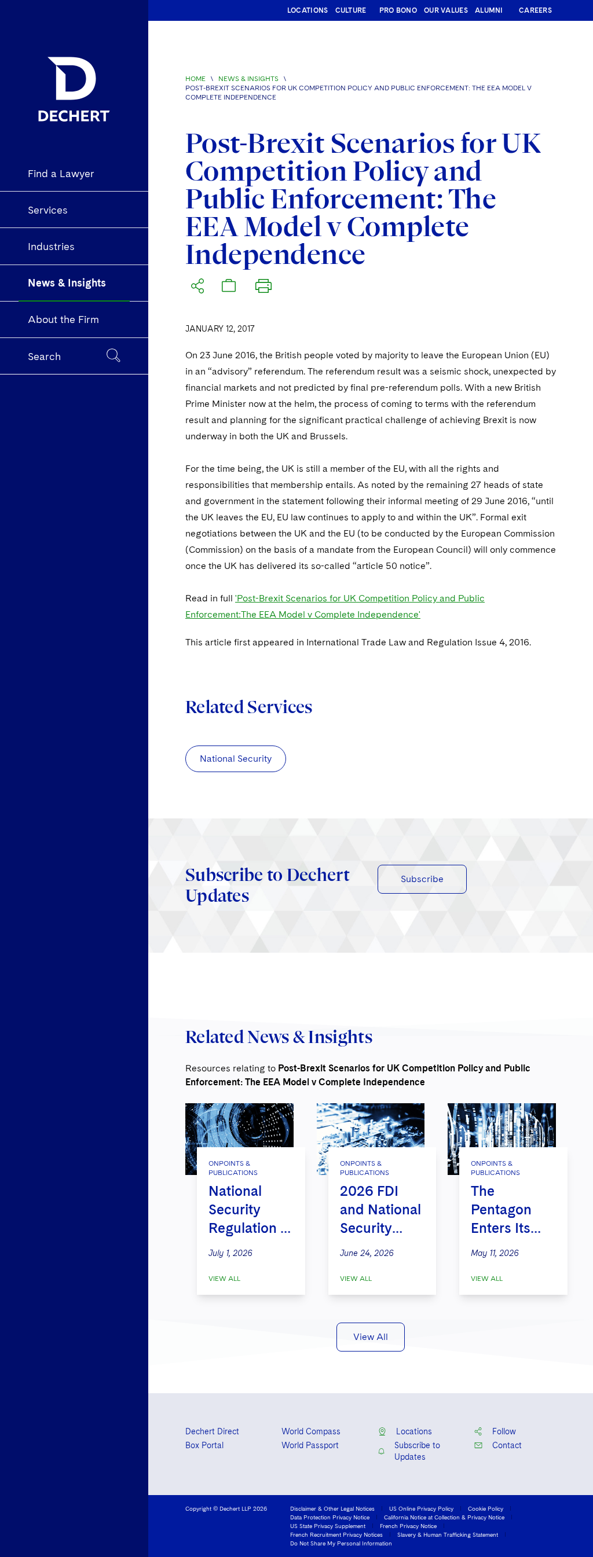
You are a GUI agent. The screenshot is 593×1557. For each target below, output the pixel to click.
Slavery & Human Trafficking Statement (447, 1534)
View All (224, 1279)
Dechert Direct (212, 1431)
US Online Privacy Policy (421, 1508)
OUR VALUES (446, 10)
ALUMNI (489, 10)
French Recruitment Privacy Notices (336, 1534)
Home (195, 79)
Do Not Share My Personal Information (341, 1543)
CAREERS (535, 10)
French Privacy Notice (408, 1525)
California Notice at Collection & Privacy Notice (444, 1517)
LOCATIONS (307, 10)
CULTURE (351, 10)
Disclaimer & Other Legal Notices (332, 1508)
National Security (236, 758)
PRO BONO (398, 10)
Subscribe (422, 878)
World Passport (310, 1445)
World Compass (311, 1431)
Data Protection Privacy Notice (329, 1517)
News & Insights (248, 79)
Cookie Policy (485, 1508)
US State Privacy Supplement (327, 1525)
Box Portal (204, 1445)
